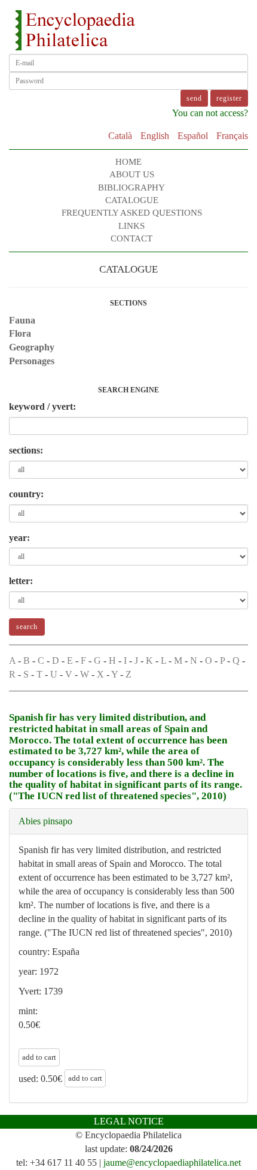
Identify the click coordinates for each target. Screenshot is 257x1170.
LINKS (131, 226)
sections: (26, 450)
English (154, 136)
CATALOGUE (131, 200)
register (229, 98)
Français (232, 136)
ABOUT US (131, 174)
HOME (128, 162)
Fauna (22, 320)
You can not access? (210, 113)
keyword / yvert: (42, 406)
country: (26, 494)
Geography (31, 347)
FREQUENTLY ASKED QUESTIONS (132, 212)
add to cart (39, 1057)
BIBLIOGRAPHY (131, 187)
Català (120, 136)
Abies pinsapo (45, 821)
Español (193, 136)
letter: (21, 581)
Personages (31, 361)
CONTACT (131, 238)
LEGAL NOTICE (129, 1121)
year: (19, 538)
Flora (20, 333)
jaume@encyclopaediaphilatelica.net (172, 1162)
